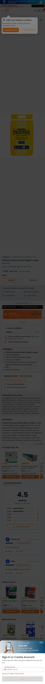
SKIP (41, 642)
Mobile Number (10, 667)
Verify (22, 679)
